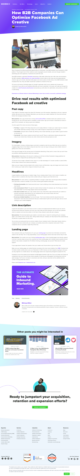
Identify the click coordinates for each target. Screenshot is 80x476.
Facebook (30, 76)
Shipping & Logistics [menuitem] (36, 435)
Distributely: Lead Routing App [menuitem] (54, 442)
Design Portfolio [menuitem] (66, 438)
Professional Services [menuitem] (21, 438)
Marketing (17, 298)
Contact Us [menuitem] (50, 430)
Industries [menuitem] (34, 428)
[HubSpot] (69, 458)
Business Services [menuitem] (35, 440)
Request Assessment (72, 4)
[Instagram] (11, 458)
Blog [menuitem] (64, 430)
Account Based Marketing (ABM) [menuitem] (7, 433)
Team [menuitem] (49, 433)
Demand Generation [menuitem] (5, 435)
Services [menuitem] (19, 428)
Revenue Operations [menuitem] (5, 430)
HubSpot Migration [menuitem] (20, 431)
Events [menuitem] (64, 433)
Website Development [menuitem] (5, 438)
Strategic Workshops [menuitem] (21, 437)
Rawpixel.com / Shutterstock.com (26, 262)
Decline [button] (72, 473)
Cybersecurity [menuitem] (35, 437)
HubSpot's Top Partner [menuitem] (52, 438)
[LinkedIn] (34, 312)
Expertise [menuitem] (3, 428)
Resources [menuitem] (65, 428)
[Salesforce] (72, 458)
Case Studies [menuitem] (66, 435)
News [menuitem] (49, 435)
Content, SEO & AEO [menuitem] (5, 442)
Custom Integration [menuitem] (20, 435)
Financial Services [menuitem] (35, 431)
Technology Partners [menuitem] (52, 440)
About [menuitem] (49, 428)
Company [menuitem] (50, 431)
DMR (59, 248)
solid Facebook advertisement (26, 88)
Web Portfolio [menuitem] (66, 437)
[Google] (74, 458)
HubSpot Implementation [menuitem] (22, 433)
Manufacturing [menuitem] (35, 442)
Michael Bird (23, 26)
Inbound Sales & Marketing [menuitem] (6, 437)
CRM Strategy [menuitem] (4, 431)
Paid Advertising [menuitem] (4, 440)
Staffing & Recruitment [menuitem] (36, 433)
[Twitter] (2, 458)
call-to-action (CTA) (40, 119)
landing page (42, 233)
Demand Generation (25, 298)
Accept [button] (67, 474)
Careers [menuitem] (49, 437)
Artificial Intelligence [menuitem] (36, 438)
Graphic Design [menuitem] (4, 443)
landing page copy (40, 237)
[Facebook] (5, 458)
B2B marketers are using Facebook (31, 78)
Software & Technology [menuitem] (37, 430)
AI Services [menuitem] (19, 430)
